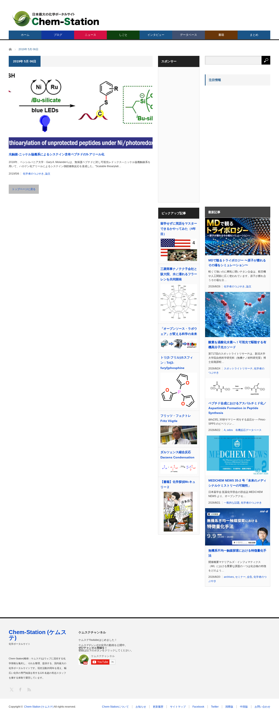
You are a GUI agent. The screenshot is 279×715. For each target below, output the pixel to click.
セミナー (240, 576)
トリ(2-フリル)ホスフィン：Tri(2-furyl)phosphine (176, 363)
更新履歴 (158, 706)
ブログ (58, 34)
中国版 (244, 706)
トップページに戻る (24, 189)
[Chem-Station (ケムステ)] (56, 18)
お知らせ (141, 706)
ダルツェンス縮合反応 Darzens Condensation (177, 454)
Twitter (215, 706)
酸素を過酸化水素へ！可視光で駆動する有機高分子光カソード (237, 344)
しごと (123, 34)
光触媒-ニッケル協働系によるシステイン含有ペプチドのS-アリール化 (56, 154)
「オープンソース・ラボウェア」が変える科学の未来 (178, 331)
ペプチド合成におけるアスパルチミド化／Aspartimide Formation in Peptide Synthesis (237, 408)
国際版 (229, 706)
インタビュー (155, 34)
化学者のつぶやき (33, 173)
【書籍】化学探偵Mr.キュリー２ (177, 484)
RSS (29, 689)
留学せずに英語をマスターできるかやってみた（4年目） (178, 229)
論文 (47, 173)
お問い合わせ (262, 706)
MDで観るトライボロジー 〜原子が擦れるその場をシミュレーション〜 (237, 263)
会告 (249, 576)
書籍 (221, 34)
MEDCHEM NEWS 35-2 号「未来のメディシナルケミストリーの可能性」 (237, 483)
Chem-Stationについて (115, 706)
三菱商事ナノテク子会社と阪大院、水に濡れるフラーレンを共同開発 (178, 274)
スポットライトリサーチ (238, 368)
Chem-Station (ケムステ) (38, 635)
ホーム (25, 34)
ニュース (90, 34)
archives (229, 576)
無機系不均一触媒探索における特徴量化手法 (237, 553)
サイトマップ (178, 706)
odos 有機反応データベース (244, 430)
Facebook (198, 706)
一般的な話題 (232, 502)
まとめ (254, 34)
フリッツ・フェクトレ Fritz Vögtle (175, 418)
